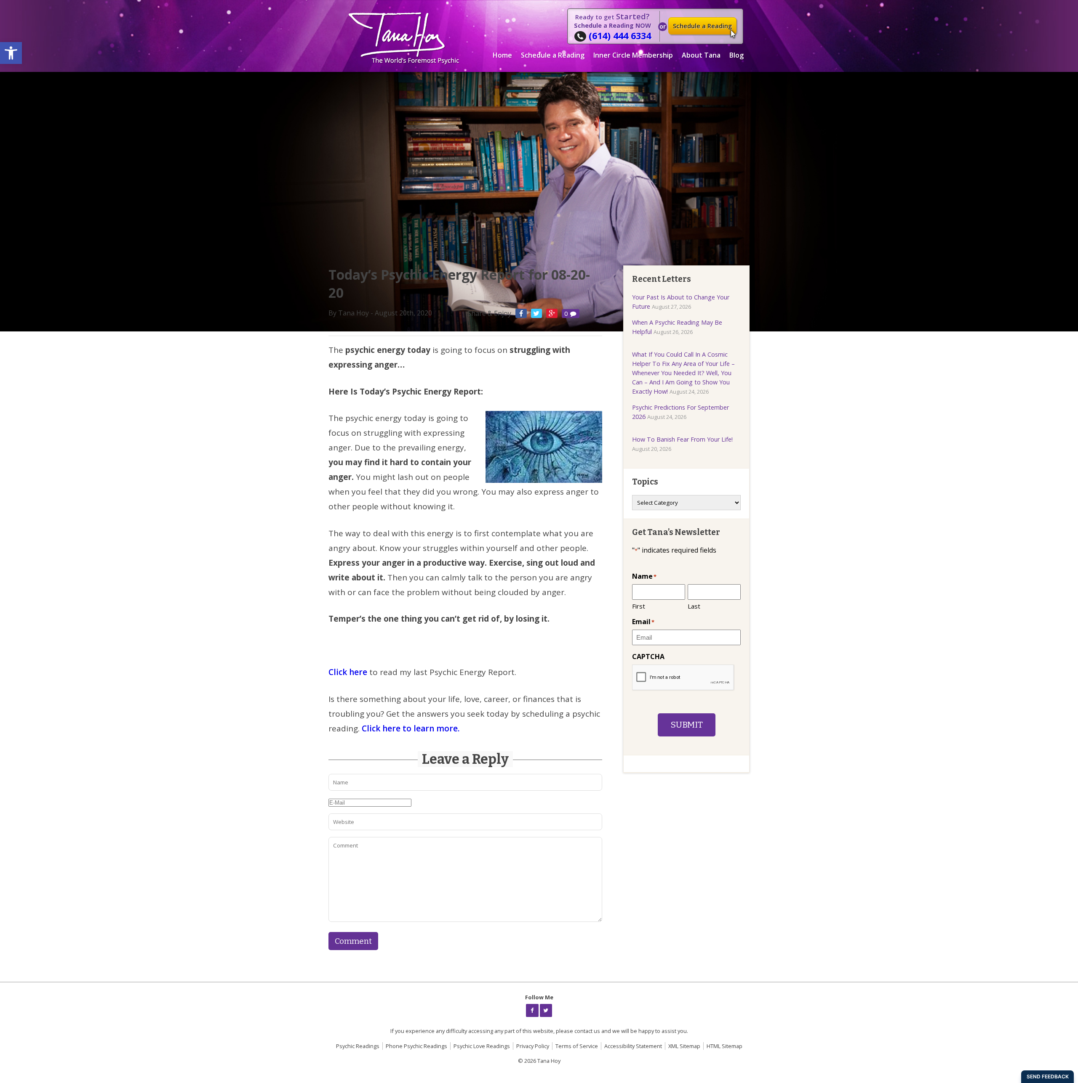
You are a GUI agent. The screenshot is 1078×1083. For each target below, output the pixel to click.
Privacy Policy (532, 1046)
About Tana (701, 55)
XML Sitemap (684, 1046)
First (638, 606)
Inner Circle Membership (633, 55)
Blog (736, 55)
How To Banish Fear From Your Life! (682, 439)
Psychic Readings (357, 1046)
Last (694, 606)
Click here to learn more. (410, 728)
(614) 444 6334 (620, 35)
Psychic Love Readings (482, 1046)
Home (502, 55)
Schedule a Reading (702, 26)
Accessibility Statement (633, 1046)
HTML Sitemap (724, 1046)
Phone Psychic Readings (416, 1046)
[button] (11, 53)
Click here (347, 672)
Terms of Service (576, 1046)
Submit (686, 725)
